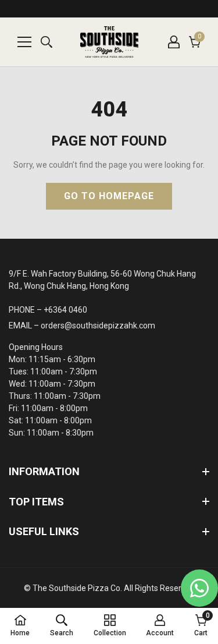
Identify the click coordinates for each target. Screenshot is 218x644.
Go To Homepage (109, 195)
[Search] (46, 42)
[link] (61, 625)
